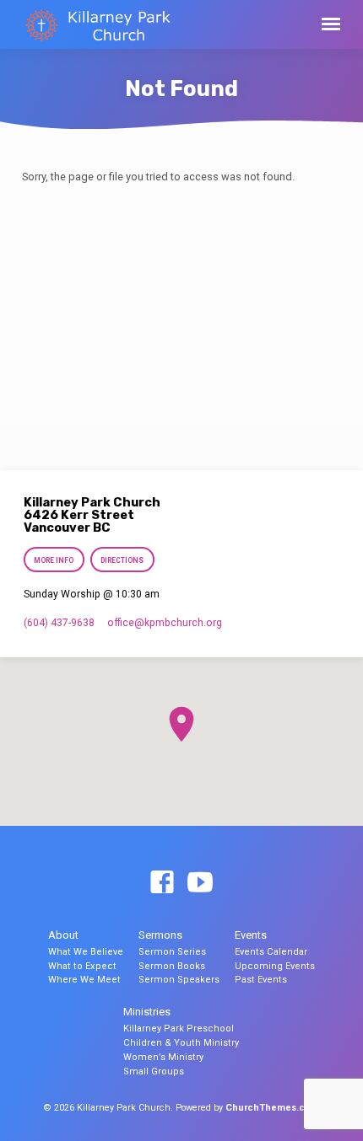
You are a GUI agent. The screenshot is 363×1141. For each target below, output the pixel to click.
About (63, 935)
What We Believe (85, 951)
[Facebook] (162, 883)
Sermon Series (172, 951)
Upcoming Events (275, 966)
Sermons (160, 935)
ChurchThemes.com (272, 1107)
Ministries (147, 1011)
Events (251, 935)
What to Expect (82, 966)
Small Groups (153, 1071)
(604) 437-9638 (59, 623)
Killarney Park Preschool (178, 1028)
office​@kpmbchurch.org (164, 623)
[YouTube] (200, 883)
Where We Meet (84, 979)
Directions (122, 560)
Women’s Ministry (163, 1057)
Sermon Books (171, 966)
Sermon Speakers (178, 979)
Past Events (261, 979)
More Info (53, 560)
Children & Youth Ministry (181, 1042)
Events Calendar (271, 951)
